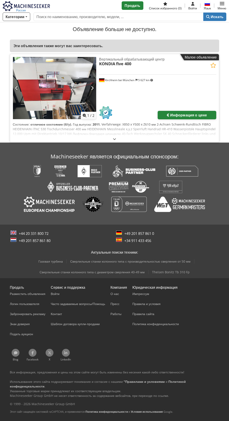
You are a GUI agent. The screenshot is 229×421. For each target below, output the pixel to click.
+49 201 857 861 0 (139, 233)
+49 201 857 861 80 (35, 240)
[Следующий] (92, 88)
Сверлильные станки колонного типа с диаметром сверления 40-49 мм (92, 272)
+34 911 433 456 (137, 240)
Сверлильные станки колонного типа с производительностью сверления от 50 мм (130, 261)
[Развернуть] (114, 138)
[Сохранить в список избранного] (213, 65)
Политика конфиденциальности (106, 412)
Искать (216, 16)
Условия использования (147, 412)
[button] (222, 5)
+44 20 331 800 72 (34, 233)
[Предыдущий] (16, 88)
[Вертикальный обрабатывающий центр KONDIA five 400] (54, 88)
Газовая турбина (50, 261)
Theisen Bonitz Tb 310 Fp (171, 272)
